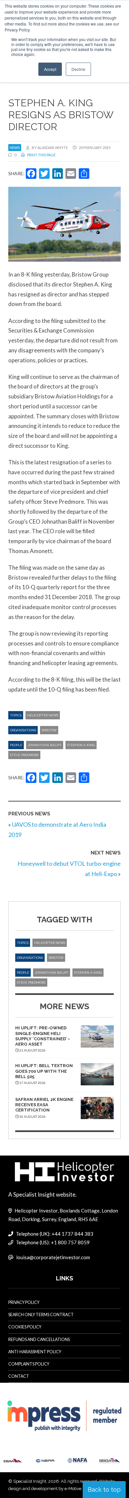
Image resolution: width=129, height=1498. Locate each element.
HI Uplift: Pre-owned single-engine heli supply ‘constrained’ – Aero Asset (42, 1036)
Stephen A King (81, 745)
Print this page (41, 155)
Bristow (49, 730)
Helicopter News (42, 715)
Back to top (104, 1489)
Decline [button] (78, 69)
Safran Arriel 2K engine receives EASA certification (44, 1105)
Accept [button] (50, 69)
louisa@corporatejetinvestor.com (53, 1257)
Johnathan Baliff (45, 745)
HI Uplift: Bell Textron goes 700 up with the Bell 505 (44, 1071)
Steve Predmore (24, 755)
